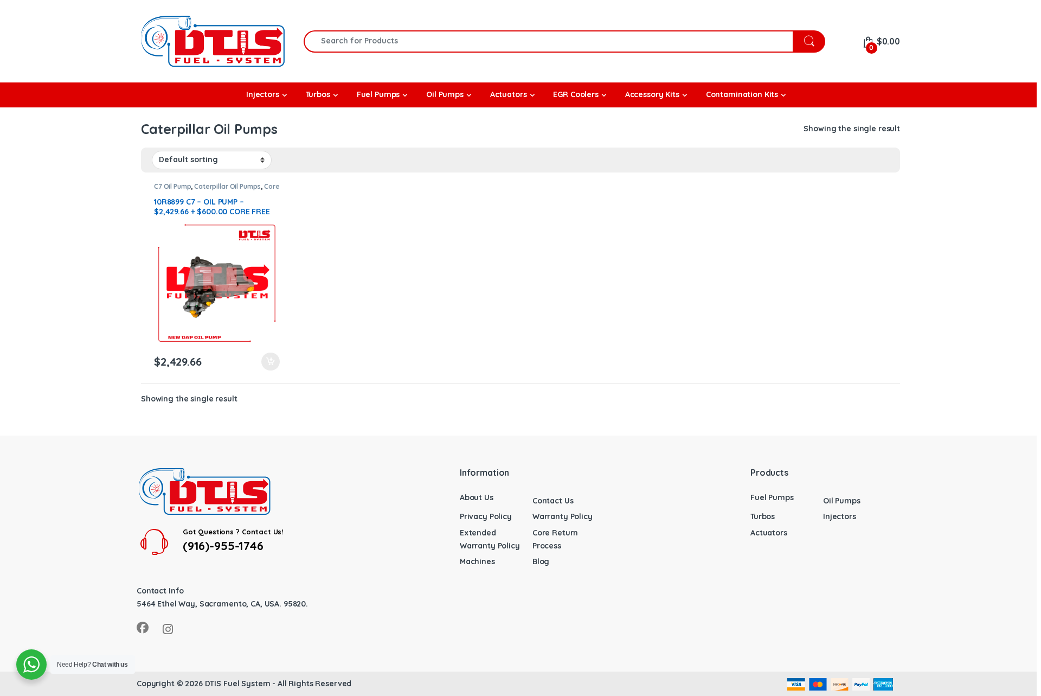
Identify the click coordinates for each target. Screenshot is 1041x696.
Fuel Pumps (772, 497)
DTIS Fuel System (238, 683)
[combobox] (548, 41)
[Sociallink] (143, 628)
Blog (540, 561)
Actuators (768, 533)
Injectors (839, 516)
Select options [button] (266, 362)
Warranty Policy (562, 516)
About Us (476, 497)
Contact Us (553, 501)
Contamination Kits (742, 94)
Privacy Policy (486, 516)
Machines (477, 561)
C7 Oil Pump (172, 186)
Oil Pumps (841, 501)
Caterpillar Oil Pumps (227, 186)
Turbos (762, 516)
